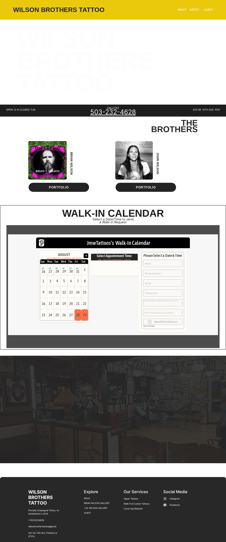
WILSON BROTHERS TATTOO (59, 9)
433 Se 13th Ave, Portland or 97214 (42, 535)
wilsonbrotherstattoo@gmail (42, 526)
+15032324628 (36, 520)
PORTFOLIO (59, 187)
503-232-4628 (113, 112)
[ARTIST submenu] (200, 10)
